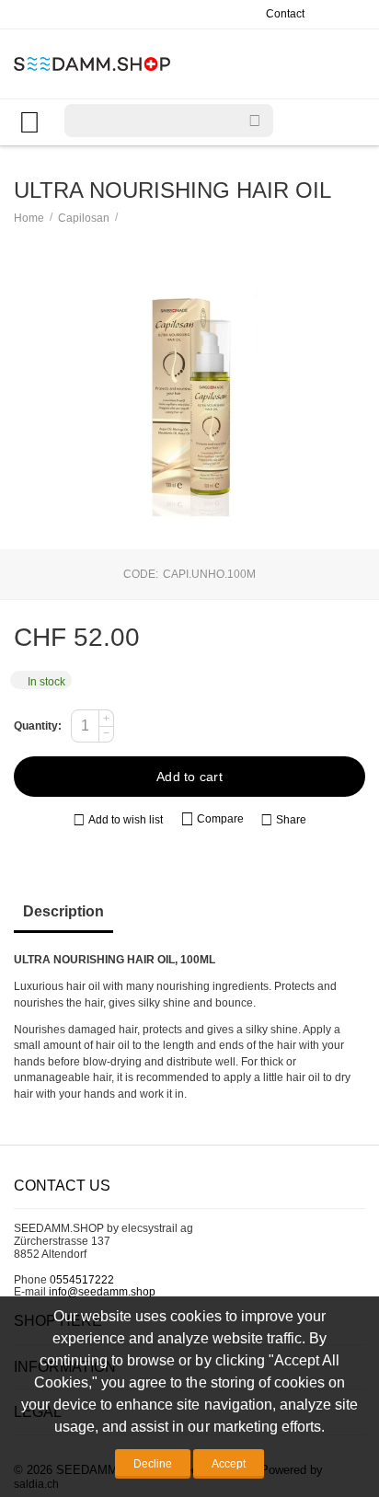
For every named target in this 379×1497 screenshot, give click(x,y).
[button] (283, 820)
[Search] (254, 120)
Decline (152, 1463)
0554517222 (82, 1279)
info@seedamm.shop (102, 1291)
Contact (285, 13)
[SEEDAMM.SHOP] (92, 62)
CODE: (140, 574)
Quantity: (38, 726)
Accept (229, 1463)
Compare (220, 818)
